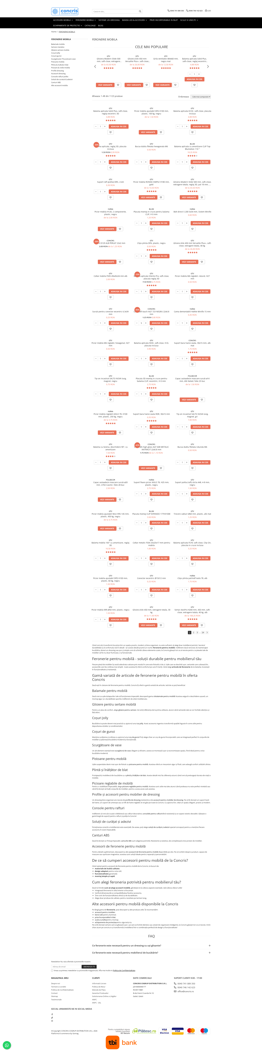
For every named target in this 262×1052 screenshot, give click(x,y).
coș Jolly (140, 723)
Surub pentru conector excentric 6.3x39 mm (110, 312)
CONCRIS (110, 240)
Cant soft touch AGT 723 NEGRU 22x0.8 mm (151, 312)
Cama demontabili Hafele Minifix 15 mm (192, 311)
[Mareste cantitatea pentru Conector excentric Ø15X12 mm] (146, 590)
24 (203, 632)
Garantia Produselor (100, 993)
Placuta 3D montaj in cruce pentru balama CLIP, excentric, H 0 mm (151, 379)
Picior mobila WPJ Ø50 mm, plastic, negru (110, 609)
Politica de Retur (98, 986)
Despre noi (55, 983)
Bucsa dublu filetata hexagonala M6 (151, 146)
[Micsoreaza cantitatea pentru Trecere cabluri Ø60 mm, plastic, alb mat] (178, 523)
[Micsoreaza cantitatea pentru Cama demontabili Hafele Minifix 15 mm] (178, 323)
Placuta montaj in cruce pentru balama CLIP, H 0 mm (151, 213)
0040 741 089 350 (186, 983)
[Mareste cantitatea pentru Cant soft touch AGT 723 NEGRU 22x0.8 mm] (146, 323)
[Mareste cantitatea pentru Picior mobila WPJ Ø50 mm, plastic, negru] (105, 619)
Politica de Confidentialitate (124, 970)
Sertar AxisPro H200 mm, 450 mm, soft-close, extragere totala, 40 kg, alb (192, 611)
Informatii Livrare (99, 983)
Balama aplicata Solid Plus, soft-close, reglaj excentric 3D (194, 60)
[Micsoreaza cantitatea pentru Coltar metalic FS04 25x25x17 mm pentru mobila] (137, 558)
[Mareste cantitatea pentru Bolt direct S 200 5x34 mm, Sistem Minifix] (187, 223)
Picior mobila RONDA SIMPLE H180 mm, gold (151, 183)
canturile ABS (126, 841)
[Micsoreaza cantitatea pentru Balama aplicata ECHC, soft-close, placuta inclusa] (178, 126)
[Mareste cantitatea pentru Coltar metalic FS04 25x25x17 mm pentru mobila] (146, 558)
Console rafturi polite (59, 76)
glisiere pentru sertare (127, 710)
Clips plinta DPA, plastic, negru (151, 243)
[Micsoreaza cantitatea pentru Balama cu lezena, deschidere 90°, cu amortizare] (96, 462)
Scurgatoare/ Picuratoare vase (63, 59)
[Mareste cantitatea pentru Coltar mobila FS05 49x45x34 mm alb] (105, 291)
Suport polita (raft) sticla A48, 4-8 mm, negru (192, 483)
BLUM (192, 144)
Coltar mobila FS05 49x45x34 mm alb (110, 276)
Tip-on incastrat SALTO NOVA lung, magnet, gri (192, 415)
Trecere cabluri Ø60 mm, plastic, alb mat (192, 514)
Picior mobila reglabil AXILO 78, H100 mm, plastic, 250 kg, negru (110, 415)
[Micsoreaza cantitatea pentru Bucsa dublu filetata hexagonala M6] (137, 162)
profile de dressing (132, 800)
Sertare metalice (57, 47)
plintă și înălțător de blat (136, 775)
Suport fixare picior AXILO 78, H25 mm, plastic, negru (151, 483)
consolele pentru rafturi (152, 813)
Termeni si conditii (58, 986)
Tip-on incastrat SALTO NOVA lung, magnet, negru (110, 379)
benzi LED (99, 914)
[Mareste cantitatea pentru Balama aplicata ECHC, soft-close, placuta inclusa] (187, 126)
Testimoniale (56, 999)
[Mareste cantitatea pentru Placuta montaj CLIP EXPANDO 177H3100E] (146, 523)
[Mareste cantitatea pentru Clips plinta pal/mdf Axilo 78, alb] (187, 590)
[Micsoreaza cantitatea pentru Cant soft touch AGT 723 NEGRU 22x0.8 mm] (137, 323)
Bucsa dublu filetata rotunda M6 (192, 447)
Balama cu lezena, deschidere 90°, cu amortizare (110, 448)
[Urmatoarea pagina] (207, 632)
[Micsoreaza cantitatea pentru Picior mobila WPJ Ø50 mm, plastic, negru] (96, 619)
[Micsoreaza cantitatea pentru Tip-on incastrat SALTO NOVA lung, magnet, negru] (96, 394)
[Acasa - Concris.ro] (64, 11)
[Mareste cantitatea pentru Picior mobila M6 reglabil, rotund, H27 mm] (187, 291)
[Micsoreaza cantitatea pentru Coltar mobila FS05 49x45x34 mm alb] (96, 291)
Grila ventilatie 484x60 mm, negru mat (165, 60)
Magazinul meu (60, 978)
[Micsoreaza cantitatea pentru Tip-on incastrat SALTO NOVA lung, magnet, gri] (178, 427)
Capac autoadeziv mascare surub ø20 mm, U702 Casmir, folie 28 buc (110, 483)
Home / (54, 31)
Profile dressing (57, 70)
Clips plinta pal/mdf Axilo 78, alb (192, 578)
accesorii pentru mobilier (105, 912)
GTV (108, 56)
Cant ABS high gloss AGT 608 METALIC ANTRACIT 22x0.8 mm (151, 448)
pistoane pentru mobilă (138, 764)
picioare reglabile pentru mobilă (135, 786)
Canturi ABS (56, 82)
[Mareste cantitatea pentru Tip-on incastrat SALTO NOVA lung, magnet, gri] (187, 427)
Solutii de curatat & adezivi (62, 79)
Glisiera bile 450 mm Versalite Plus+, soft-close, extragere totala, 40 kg (137, 60)
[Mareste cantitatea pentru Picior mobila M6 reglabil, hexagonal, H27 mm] (105, 358)
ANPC (94, 999)
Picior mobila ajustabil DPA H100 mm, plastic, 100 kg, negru (151, 112)
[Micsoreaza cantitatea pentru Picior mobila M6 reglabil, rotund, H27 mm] (178, 291)
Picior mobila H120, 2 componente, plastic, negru (110, 213)
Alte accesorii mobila (59, 85)
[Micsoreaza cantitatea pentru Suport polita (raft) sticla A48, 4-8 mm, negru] (178, 494)
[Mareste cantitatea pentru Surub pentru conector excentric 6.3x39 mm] (105, 323)
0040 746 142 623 (186, 987)
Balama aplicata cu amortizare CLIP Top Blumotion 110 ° (192, 147)
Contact (54, 993)
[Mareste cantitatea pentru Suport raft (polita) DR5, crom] (105, 191)
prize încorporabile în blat (105, 917)
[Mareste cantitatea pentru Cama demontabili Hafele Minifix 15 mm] (187, 323)
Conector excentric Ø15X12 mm (151, 578)
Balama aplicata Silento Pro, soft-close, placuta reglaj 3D (151, 277)
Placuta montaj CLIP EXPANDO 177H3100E (151, 514)
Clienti (96, 978)
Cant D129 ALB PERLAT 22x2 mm (110, 243)
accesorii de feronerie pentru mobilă (143, 852)
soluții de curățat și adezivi (159, 827)
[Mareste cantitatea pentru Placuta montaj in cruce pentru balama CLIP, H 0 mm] (146, 223)
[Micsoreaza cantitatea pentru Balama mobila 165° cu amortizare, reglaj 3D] (96, 558)
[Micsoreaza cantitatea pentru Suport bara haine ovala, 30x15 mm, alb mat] (178, 358)
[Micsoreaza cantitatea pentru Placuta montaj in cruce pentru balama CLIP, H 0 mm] (137, 223)
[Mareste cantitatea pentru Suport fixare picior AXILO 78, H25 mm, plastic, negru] (146, 494)
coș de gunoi (134, 737)
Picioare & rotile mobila (60, 67)
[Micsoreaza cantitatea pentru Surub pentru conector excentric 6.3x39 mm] (96, 323)
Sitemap (54, 996)
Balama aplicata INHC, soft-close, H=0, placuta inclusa (151, 344)
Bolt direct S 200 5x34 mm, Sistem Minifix (192, 211)
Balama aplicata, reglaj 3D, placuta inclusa (110, 147)
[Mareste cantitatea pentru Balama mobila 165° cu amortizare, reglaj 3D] (105, 558)
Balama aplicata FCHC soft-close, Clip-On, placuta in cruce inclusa (192, 544)
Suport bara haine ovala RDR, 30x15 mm (151, 414)
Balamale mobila (58, 44)
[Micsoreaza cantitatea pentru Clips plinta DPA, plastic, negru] (137, 256)
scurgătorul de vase (123, 750)
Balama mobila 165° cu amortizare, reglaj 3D (110, 544)
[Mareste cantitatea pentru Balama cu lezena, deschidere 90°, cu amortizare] (105, 462)
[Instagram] (52, 1021)
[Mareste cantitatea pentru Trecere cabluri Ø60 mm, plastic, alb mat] (187, 523)
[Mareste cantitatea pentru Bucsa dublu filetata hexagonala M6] (146, 162)
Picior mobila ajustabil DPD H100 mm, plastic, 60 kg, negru (110, 579)
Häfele (110, 209)
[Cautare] (140, 11)
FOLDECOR (192, 376)
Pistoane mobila (57, 62)
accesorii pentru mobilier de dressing (168, 800)
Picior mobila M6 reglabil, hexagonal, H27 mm (110, 344)
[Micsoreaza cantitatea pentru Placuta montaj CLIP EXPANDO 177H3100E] (137, 523)
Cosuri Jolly (55, 53)
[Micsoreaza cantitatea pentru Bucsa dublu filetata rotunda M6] (178, 462)
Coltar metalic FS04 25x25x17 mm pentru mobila (151, 544)
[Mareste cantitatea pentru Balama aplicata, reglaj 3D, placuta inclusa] (105, 162)
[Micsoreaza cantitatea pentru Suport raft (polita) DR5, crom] (96, 191)
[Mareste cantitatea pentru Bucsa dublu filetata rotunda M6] (187, 462)
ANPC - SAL (96, 1002)
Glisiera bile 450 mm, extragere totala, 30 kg (151, 611)
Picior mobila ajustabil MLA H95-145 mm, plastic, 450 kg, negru (110, 515)
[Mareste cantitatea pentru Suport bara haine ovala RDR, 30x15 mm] (146, 427)
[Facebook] (52, 1014)
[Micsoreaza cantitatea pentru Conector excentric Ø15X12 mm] (137, 590)
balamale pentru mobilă (165, 696)
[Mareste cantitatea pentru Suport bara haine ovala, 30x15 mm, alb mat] (187, 358)
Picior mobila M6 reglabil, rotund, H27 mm (192, 277)
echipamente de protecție (105, 922)
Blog (100, 25)
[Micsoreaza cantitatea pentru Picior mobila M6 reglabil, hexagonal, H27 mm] (96, 358)
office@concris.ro (185, 991)
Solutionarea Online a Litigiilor (104, 996)
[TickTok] (52, 1017)
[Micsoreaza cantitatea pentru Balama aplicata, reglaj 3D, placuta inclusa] (96, 162)
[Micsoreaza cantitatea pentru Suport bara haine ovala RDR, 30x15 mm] (137, 427)
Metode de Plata (98, 990)
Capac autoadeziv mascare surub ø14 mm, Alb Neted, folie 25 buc (192, 379)
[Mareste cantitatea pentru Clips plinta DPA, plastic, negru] (146, 256)
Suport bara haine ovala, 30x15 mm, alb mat (192, 344)
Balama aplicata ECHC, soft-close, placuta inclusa (192, 112)
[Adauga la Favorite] (118, 85)
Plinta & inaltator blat (59, 65)
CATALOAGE (90, 25)
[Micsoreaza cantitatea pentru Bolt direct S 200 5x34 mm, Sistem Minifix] (178, 223)
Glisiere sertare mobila (60, 50)
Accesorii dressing (58, 73)
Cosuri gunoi (56, 56)
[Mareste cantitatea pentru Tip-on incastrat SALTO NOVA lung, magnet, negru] (105, 394)
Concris (198, 667)
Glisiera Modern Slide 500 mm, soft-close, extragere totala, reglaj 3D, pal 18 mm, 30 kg (108, 60)
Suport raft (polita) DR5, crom (110, 182)
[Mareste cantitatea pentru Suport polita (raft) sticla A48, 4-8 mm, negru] (187, 494)
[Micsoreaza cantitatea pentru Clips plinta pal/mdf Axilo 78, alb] (178, 590)
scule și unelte (100, 920)
